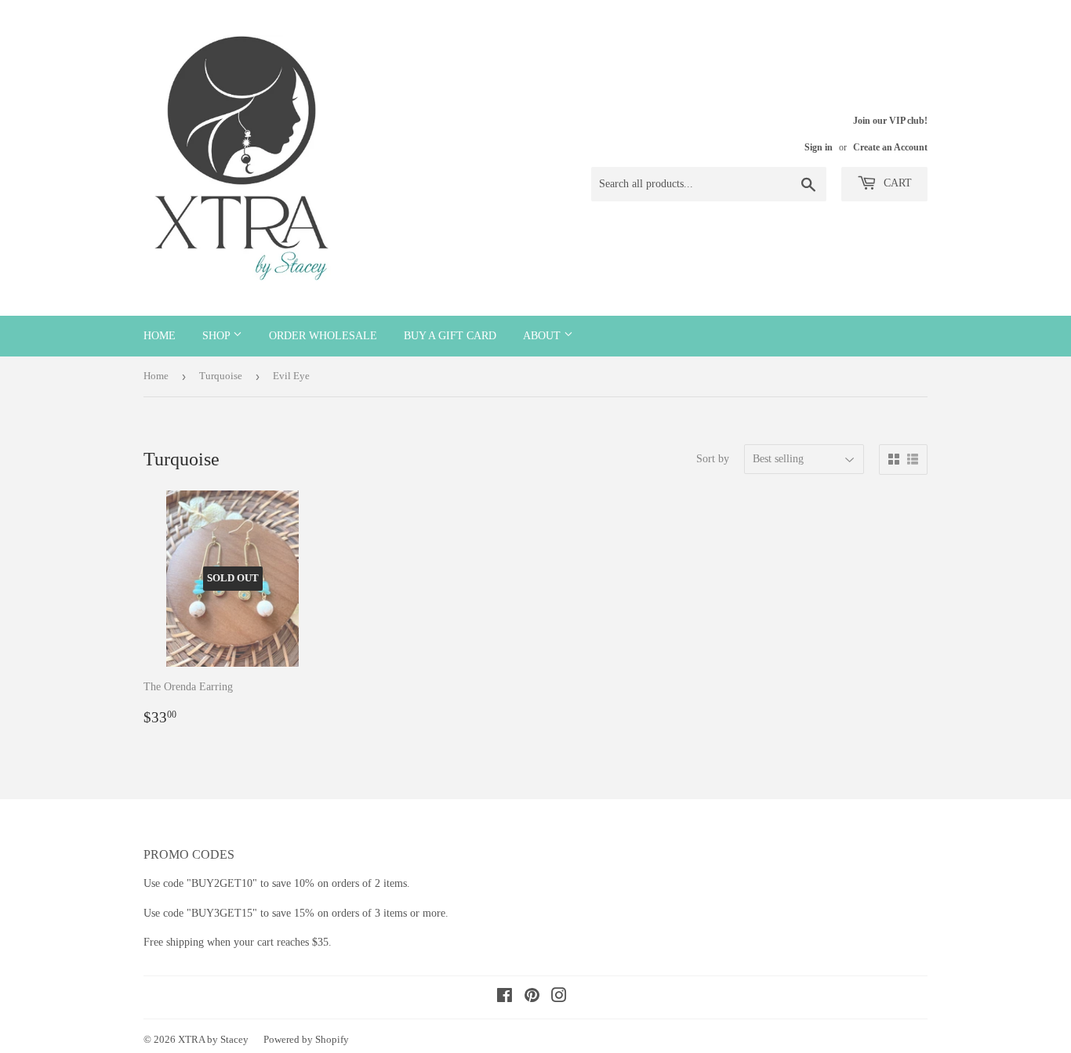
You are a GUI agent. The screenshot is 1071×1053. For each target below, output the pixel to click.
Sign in (818, 147)
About (543, 336)
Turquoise (220, 376)
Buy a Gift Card (450, 336)
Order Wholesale (323, 336)
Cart (896, 183)
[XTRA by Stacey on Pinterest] (532, 998)
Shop (217, 336)
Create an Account (890, 147)
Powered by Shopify (306, 1039)
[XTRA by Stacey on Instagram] (559, 998)
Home (159, 336)
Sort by (712, 459)
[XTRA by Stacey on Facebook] (504, 998)
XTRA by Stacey (213, 1039)
